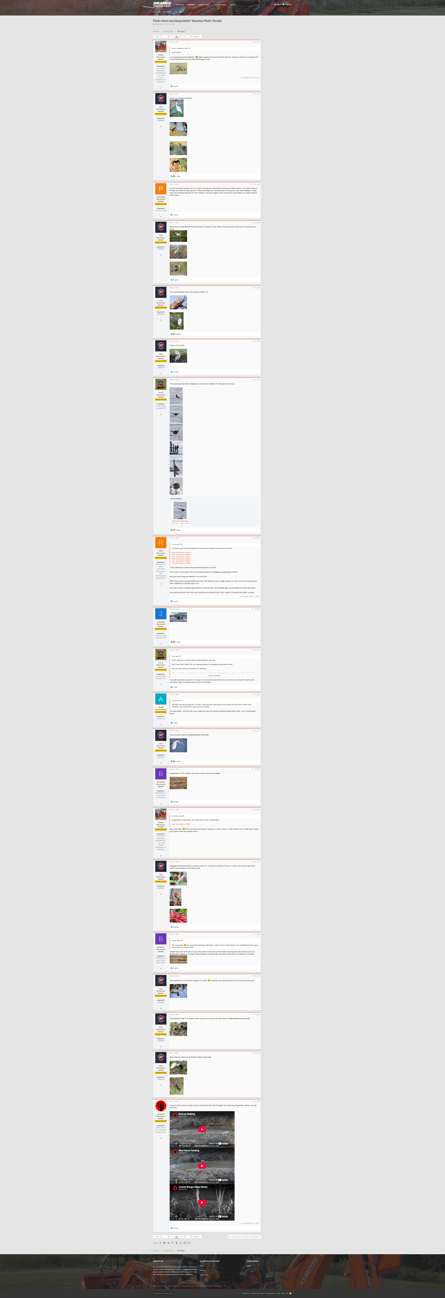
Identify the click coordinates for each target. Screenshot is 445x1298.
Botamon (161, 782)
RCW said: (175, 656)
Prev (157, 37)
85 (191, 36)
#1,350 (257, 650)
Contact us (204, 1275)
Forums (202, 1270)
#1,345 (257, 288)
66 (169, 36)
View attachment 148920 (181, 553)
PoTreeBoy (160, 197)
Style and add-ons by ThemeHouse (209, 1286)
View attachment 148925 (181, 561)
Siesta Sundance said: (180, 48)
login (249, 1266)
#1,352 (257, 731)
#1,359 (257, 1053)
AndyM (161, 707)
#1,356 (257, 934)
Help (278, 1293)
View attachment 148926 (181, 563)
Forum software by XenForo (173, 1286)
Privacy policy (270, 1293)
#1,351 (257, 694)
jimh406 (161, 622)
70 (184, 36)
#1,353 (257, 769)
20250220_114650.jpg (180, 521)
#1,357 (257, 976)
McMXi (160, 55)
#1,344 (257, 223)
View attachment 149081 (181, 824)
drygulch (160, 1114)
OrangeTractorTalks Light (163, 1293)
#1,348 (257, 538)
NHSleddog (159, 24)
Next (197, 37)
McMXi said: (176, 941)
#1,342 (257, 94)
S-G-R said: (176, 544)
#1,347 (257, 380)
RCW (161, 551)
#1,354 (257, 810)
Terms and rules (258, 1293)
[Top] (287, 1293)
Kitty (195, 188)
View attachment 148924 (181, 559)
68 (177, 36)
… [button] (165, 36)
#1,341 (257, 42)
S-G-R (161, 393)
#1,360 (257, 1101)
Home (202, 1266)
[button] (211, 5)
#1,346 (257, 341)
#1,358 (257, 1014)
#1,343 (257, 184)
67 (173, 36)
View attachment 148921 (181, 555)
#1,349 (257, 609)
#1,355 (257, 862)
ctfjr (161, 107)
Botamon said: (177, 816)
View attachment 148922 (181, 557)
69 (180, 36)
